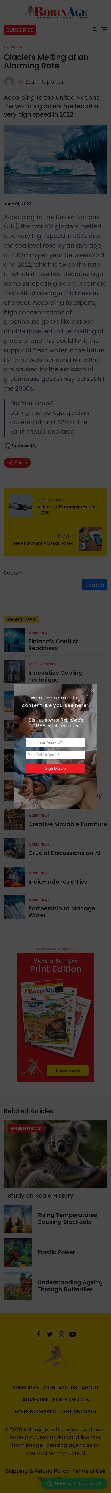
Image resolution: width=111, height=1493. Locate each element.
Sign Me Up (55, 768)
